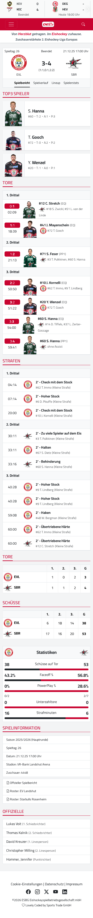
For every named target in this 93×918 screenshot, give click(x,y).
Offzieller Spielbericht (23, 783)
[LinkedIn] (65, 891)
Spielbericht (22, 83)
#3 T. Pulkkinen (45, 438)
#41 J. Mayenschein (54, 225)
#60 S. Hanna (48, 318)
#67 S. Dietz (43, 453)
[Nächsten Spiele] (87, 9)
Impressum (74, 884)
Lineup (56, 83)
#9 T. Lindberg (44, 490)
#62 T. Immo (43, 387)
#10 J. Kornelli (50, 282)
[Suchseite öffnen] (83, 24)
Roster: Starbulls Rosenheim (27, 799)
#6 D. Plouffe (44, 401)
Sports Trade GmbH (58, 905)
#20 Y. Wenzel (50, 302)
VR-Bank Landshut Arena (33, 764)
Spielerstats (71, 83)
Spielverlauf (40, 83)
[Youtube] (55, 891)
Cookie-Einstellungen (26, 884)
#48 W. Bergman (46, 518)
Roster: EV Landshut (22, 791)
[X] (46, 891)
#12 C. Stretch (49, 203)
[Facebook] (28, 891)
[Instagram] (37, 891)
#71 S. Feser (49, 254)
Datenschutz (54, 884)
